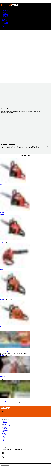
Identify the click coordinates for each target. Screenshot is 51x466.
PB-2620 (1, 269)
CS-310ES (1, 326)
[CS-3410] (13, 296)
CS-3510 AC (2, 241)
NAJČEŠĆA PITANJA (4, 20)
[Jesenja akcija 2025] (25, 373)
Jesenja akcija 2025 (3, 376)
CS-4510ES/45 (2, 212)
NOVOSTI (3, 25)
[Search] (8, 419)
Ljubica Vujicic (2, 214)
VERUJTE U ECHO (5, 23)
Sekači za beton (5, 12)
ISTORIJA (4, 21)
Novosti (1, 350)
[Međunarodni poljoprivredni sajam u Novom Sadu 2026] (25, 348)
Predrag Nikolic (2, 185)
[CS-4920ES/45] (13, 182)
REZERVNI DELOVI (4, 19)
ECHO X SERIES (5, 438)
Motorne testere (5, 8)
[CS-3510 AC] (13, 239)
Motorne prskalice (5, 10)
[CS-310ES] (15, 324)
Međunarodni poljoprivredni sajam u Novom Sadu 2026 (8, 351)
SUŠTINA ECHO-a (5, 22)
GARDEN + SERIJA (5, 14)
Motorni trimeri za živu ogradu (7, 11)
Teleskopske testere (4, 410)
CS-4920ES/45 (2, 184)
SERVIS (3, 18)
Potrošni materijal (5, 16)
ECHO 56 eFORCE (5, 15)
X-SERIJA (4, 13)
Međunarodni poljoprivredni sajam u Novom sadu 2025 (8, 401)
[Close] (25, 444)
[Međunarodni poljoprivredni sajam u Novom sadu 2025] (25, 398)
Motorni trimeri (5, 9)
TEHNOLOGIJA (5, 24)
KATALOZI (3, 17)
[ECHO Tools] (5, 408)
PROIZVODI (3, 7)
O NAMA (3, 435)
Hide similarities (4, 447)
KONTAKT (3, 26)
